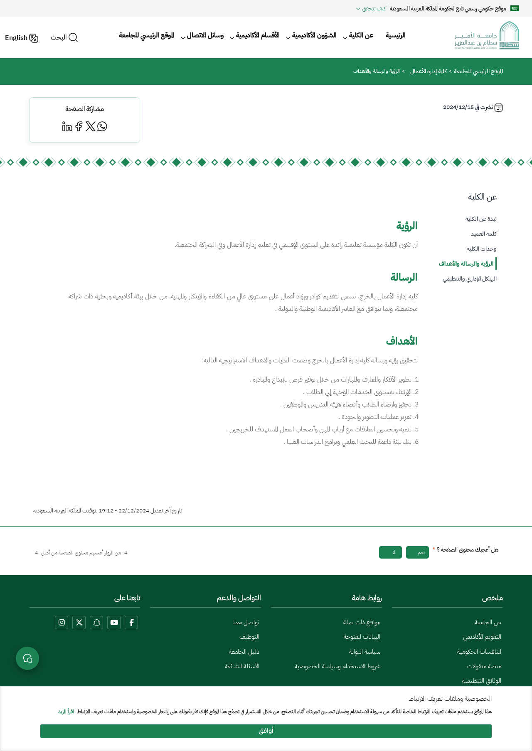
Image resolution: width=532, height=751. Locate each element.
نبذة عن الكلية (481, 218)
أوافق (266, 731)
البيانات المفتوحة (362, 636)
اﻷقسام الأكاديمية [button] (258, 35)
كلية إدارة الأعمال (428, 71)
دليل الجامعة (244, 651)
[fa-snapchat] (96, 622)
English (16, 38)
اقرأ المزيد (66, 712)
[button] (371, 8)
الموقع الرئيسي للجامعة (147, 35)
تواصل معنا (245, 622)
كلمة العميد (484, 233)
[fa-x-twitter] (79, 622)
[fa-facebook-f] (131, 622)
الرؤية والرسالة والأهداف (466, 263)
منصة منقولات (484, 666)
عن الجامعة (488, 622)
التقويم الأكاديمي (482, 636)
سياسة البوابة (364, 651)
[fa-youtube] (114, 622)
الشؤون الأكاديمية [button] (314, 35)
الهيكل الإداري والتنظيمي (470, 278)
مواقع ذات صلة (361, 622)
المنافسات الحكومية (479, 651)
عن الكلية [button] (361, 35)
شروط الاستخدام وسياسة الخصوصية (337, 666)
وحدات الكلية (482, 248)
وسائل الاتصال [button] (205, 35)
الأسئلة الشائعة (242, 666)
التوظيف (249, 636)
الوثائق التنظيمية (481, 680)
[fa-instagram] (61, 622)
